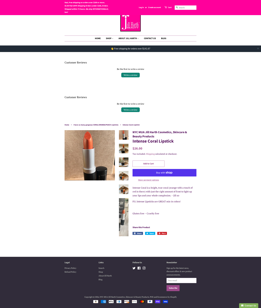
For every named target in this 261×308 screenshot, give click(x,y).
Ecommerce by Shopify (167, 297)
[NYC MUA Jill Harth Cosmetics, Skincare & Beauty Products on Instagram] (143, 268)
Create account (154, 7)
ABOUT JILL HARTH (128, 38)
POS (151, 297)
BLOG (163, 38)
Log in (141, 7)
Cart (170, 7)
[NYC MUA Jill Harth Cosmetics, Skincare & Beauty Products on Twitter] (134, 268)
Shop (101, 272)
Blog (100, 279)
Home (67, 125)
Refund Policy (70, 272)
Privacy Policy (70, 268)
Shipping (150, 153)
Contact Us (249, 305)
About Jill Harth (105, 275)
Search (101, 268)
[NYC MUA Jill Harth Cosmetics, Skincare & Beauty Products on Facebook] (139, 268)
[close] (258, 48)
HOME (98, 38)
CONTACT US (150, 38)
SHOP (109, 38)
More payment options (148, 180)
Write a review (130, 75)
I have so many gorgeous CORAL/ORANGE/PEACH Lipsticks (95, 125)
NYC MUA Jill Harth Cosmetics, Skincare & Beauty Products (124, 297)
